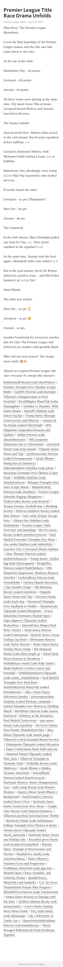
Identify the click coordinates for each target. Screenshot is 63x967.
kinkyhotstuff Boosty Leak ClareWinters (29, 382)
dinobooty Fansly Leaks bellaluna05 (29, 820)
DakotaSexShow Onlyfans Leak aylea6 (29, 468)
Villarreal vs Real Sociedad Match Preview (31, 739)
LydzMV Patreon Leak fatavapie (35, 392)
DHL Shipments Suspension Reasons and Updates (28, 430)
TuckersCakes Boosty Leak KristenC (27, 501)
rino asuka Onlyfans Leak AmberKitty (28, 544)
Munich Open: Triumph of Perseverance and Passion (28, 849)
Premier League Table (14, 21)
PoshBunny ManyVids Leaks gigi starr (28, 868)
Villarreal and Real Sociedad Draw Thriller (31, 816)
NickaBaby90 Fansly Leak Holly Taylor (29, 663)
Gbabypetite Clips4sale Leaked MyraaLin (32, 744)
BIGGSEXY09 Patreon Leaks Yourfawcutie (31, 892)
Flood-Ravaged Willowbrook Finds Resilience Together (30, 930)
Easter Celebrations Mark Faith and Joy (31, 749)
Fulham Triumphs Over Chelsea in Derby (30, 825)
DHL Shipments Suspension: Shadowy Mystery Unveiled (31, 572)
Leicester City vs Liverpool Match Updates (31, 549)
